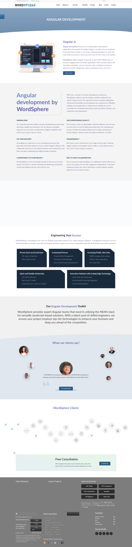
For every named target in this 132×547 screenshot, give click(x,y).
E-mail (17, 533)
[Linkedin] (104, 533)
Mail (36, 524)
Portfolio (85, 5)
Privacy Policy (98, 524)
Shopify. (96, 504)
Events (106, 5)
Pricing (92, 5)
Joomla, (88, 504)
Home (58, 5)
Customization (48, 520)
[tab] (69, 514)
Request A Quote (99, 516)
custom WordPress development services (53, 522)
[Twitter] (100, 533)
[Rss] (111, 533)
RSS (96, 520)
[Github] (107, 533)
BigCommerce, (108, 502)
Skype (36, 520)
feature (46, 527)
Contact (113, 5)
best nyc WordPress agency (50, 518)
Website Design (48, 532)
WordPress (56, 532)
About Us (65, 5)
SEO (52, 529)
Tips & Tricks (58, 529)
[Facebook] (96, 533)
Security (46, 529)
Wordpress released (49, 534)
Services (75, 5)
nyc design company (55, 527)
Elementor (47, 525)
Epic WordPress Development (58, 525)
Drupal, (83, 504)
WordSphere (58, 534)
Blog (100, 5)
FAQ (22, 533)
